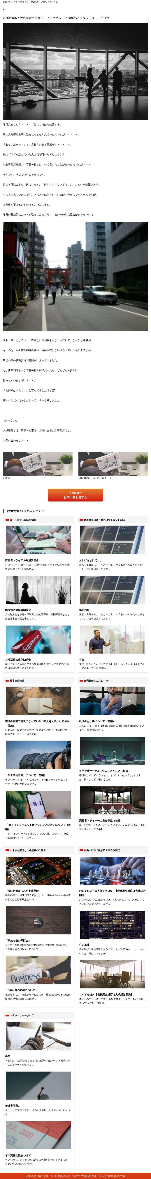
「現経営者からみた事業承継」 (23, 890)
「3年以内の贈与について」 (21, 990)
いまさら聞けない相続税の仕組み (28, 850)
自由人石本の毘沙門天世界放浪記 (102, 850)
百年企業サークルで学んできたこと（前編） (105, 770)
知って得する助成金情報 (23, 519)
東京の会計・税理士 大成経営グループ (79, 1175)
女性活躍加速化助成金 (18, 659)
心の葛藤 (84, 944)
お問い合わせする (75, 495)
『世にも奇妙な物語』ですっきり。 (44, 2)
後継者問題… (12, 1105)
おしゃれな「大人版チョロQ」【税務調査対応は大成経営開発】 (112, 893)
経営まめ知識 (17, 680)
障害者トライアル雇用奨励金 (22, 560)
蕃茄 (7, 1056)
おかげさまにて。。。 (92, 560)
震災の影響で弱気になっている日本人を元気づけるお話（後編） (37, 723)
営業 (81, 659)
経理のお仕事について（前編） (97, 721)
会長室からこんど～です (97, 680)
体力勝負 (84, 609)
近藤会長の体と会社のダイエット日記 (104, 519)
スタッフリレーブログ (94, 18)
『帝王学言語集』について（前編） (25, 775)
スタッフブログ (19, 2)
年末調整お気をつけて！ (19, 1155)
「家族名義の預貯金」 (18, 940)
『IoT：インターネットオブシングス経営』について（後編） (38, 827)
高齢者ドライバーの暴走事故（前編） (101, 820)
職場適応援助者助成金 (18, 609)
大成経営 (6, 2)
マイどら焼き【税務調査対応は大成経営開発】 (106, 994)
